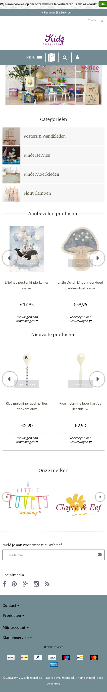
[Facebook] (4, 583)
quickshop (27, 263)
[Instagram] (36, 583)
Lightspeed (66, 677)
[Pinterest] (14, 583)
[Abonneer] (100, 553)
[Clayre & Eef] (79, 504)
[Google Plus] (25, 583)
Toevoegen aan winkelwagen (27, 319)
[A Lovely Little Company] (28, 499)
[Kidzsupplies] (53, 39)
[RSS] (47, 583)
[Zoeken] (64, 57)
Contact (92, 20)
